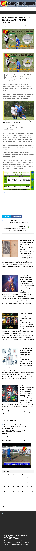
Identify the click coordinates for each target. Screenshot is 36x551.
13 (18, 487)
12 (13, 487)
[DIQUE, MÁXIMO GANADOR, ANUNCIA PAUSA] (18, 523)
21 (22, 491)
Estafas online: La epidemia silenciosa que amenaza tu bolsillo (27, 387)
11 (8, 487)
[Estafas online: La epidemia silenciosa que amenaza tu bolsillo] (10, 401)
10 (4, 487)
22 (27, 491)
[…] (27, 544)
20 (18, 491)
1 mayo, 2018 (6, 26)
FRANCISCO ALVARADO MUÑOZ (19, 26)
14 (22, 487)
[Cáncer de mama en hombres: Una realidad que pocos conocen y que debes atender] (10, 363)
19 (13, 491)
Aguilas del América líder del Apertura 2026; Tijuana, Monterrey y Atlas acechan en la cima (27, 316)
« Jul (3, 506)
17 (4, 491)
